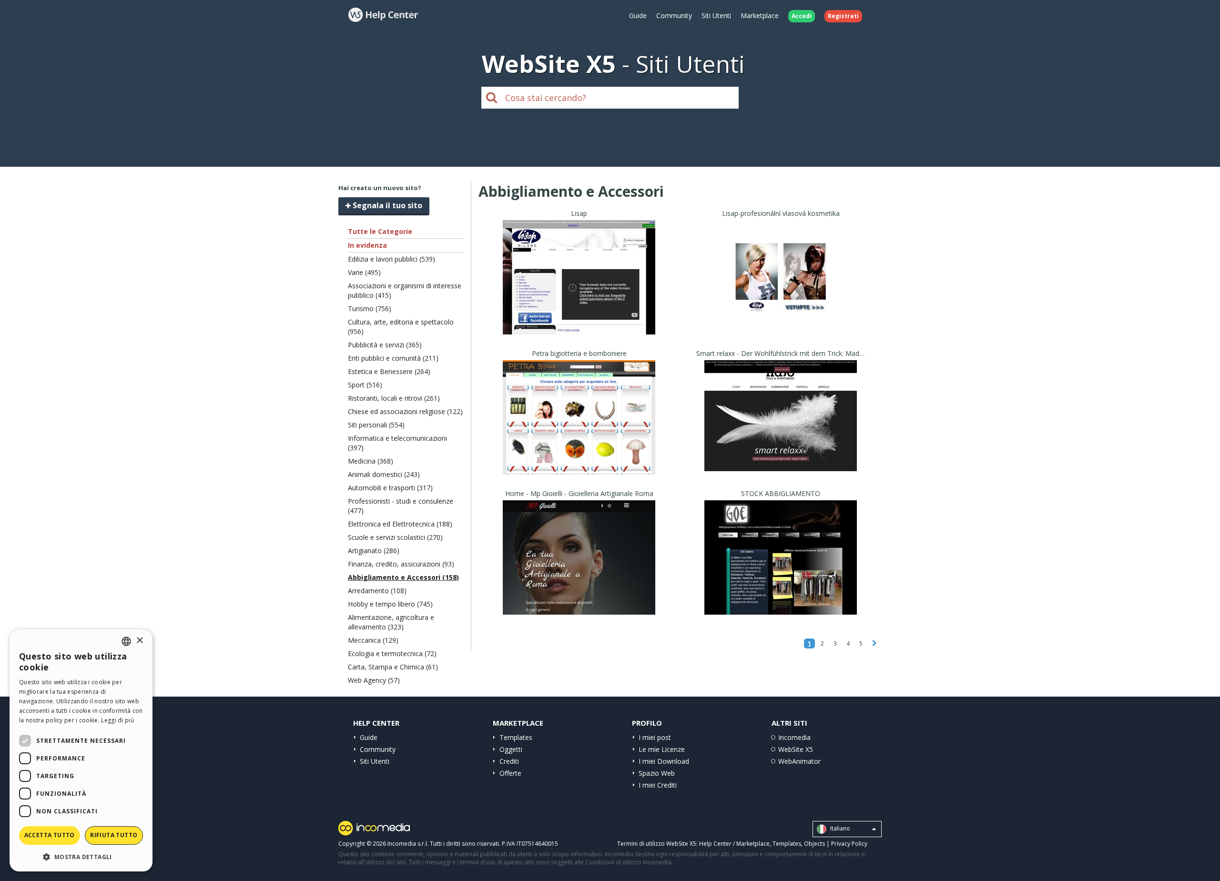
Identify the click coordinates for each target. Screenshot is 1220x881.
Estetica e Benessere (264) (389, 371)
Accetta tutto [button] (49, 835)
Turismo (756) (369, 308)
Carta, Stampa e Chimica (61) (393, 666)
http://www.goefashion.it (781, 569)
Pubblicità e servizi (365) (385, 344)
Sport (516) (365, 384)
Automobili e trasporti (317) (390, 487)
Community (674, 15)
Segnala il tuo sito (386, 205)
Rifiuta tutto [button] (113, 835)
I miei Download (664, 761)
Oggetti (510, 749)
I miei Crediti (658, 785)
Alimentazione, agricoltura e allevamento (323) (391, 622)
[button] (81, 856)
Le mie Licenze (662, 749)
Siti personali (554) (376, 424)
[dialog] (81, 750)
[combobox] (126, 641)
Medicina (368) (370, 461)
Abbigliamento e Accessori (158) (403, 577)
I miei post (655, 737)
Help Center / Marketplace (734, 844)
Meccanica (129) (373, 640)
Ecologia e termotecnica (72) (392, 653)
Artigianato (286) (373, 550)
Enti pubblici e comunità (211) (393, 358)
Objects (814, 844)
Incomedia (794, 737)
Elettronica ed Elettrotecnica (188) (400, 523)
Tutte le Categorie (380, 231)
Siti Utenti (716, 15)
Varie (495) (364, 272)
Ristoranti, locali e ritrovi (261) (394, 398)
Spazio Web (657, 773)
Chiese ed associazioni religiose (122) (405, 411)
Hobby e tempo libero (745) (390, 603)
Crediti (509, 761)
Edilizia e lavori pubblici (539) (391, 258)
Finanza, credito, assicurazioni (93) (401, 563)
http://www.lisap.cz (781, 289)
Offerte (510, 773)
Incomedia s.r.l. (407, 844)
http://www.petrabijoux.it (579, 429)
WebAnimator (799, 761)
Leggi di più (117, 720)
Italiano (839, 828)
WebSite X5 (795, 749)
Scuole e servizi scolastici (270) (395, 537)
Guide (638, 15)
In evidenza (367, 245)
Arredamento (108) (377, 590)
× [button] (139, 640)
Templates (515, 737)
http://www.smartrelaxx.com (780, 429)
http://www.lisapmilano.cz (579, 289)
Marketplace (760, 15)
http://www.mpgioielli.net (579, 569)
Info (579, 325)
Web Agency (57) (374, 680)
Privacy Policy (849, 844)
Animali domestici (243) (384, 474)
